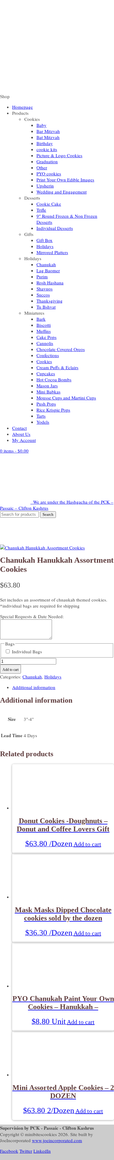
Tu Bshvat (46, 307)
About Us (21, 434)
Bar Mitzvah (48, 131)
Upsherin (45, 186)
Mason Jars (47, 386)
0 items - (14, 451)
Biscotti (43, 325)
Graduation (47, 161)
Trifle (41, 210)
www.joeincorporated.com (57, 1140)
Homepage (22, 107)
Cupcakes (45, 373)
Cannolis (44, 343)
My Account (24, 440)
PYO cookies (48, 174)
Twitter (25, 1151)
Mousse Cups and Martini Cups (66, 398)
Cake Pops (46, 337)
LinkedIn (42, 1151)
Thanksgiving (49, 301)
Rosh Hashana (50, 283)
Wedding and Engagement (61, 192)
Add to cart (10, 670)
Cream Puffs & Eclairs (57, 367)
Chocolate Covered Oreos (60, 349)
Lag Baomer (48, 270)
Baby (41, 125)
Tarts (41, 416)
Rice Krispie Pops (53, 410)
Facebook (9, 1151)
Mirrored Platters (52, 252)
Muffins (43, 331)
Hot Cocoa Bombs (53, 379)
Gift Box (44, 240)
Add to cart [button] (87, 844)
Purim (42, 276)
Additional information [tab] (33, 687)
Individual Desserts (54, 228)
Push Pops (46, 404)
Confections (47, 355)
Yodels (42, 422)
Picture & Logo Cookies (59, 155)
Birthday (44, 143)
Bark (41, 319)
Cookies (44, 361)
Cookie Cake (48, 204)
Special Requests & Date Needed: (32, 616)
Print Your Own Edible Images (65, 180)
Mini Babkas (48, 392)
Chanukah (46, 264)
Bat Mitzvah (48, 137)
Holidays (45, 246)
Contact (19, 428)
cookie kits (46, 149)
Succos (43, 295)
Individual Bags (27, 651)
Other (41, 167)
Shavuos (44, 289)
